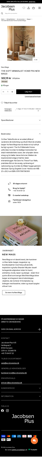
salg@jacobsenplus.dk (10, 363)
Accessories (21, 19)
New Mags (5, 67)
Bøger (29, 19)
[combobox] (21, 13)
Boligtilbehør (11, 19)
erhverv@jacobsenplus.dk (11, 383)
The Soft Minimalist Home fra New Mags (13, 20)
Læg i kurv (28, 91)
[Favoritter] (24, 8)
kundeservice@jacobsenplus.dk (14, 373)
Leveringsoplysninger (33, 96)
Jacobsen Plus (10, 447)
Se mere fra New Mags (13, 292)
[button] (33, 7)
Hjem (3, 19)
